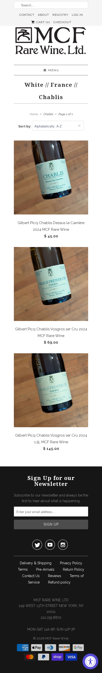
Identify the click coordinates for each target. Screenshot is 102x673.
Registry (60, 15)
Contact (26, 15)
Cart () (42, 22)
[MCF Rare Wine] (51, 41)
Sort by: (25, 126)
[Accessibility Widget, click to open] (90, 661)
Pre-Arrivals (45, 569)
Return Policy (73, 569)
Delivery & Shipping (35, 563)
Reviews (54, 576)
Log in (77, 15)
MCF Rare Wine (56, 638)
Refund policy (59, 582)
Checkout (62, 22)
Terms (23, 569)
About (43, 15)
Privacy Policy (71, 563)
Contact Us (31, 576)
